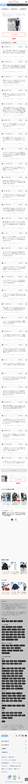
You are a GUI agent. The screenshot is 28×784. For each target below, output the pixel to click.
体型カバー (7, 683)
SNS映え (12, 688)
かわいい (15, 698)
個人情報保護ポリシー (6, 763)
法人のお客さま (5, 745)
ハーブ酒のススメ (20, 728)
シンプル (19, 698)
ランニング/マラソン (9, 637)
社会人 (20, 715)
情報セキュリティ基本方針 (7, 769)
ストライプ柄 (19, 695)
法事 (19, 634)
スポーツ (23, 634)
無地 (11, 698)
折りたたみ (15, 678)
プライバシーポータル (16, 763)
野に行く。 (23, 726)
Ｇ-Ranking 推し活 (14, 729)
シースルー (13, 693)
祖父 (8, 715)
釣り (16, 639)
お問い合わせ (4, 757)
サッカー (23, 637)
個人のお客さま (5, 741)
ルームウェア (4, 650)
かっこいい (15, 700)
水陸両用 (8, 663)
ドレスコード (4, 629)
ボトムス (11, 645)
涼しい (24, 668)
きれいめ (7, 700)
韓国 (3, 683)
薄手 (23, 678)
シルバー (23, 705)
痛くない (3, 673)
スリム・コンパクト (5, 678)
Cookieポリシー (5, 766)
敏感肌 (12, 683)
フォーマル (20, 700)
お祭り (23, 629)
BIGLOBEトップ (5, 771)
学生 (23, 715)
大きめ (21, 673)
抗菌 (12, 663)
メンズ (3, 4)
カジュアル (23, 698)
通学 (7, 634)
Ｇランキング (6, 725)
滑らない (8, 668)
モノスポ (18, 726)
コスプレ (3, 721)
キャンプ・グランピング (10, 639)
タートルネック (8, 693)
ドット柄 (23, 695)
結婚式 (15, 634)
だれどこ (12, 725)
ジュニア (3, 712)
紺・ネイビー (18, 705)
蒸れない (11, 668)
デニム (3, 693)
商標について (17, 769)
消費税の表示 (11, 757)
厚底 (19, 683)
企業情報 (4, 748)
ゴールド (3, 708)
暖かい (20, 668)
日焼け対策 (17, 673)
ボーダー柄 (10, 695)
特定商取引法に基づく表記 (15, 766)
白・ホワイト (4, 705)
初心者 (16, 712)
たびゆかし (14, 728)
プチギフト (20, 712)
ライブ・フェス (14, 629)
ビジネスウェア (16, 645)
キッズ (10, 4)
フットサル (15, 637)
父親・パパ (4, 715)
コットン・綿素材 (19, 693)
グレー (14, 705)
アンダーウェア (22, 645)
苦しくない (4, 668)
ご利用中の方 (5, 752)
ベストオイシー (12, 726)
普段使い (11, 700)
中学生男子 (11, 712)
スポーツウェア (9, 650)
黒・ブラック (9, 705)
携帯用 (11, 678)
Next (26, 497)
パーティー (9, 629)
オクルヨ (16, 725)
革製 (7, 698)
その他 (21, 650)
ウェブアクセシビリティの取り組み (9, 760)
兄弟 (12, 715)
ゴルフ (19, 637)
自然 (3, 700)
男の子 (16, 715)
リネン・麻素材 (4, 695)
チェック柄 (14, 695)
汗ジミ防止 (16, 663)
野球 (3, 639)
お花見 (19, 629)
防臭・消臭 (4, 663)
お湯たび (20, 725)
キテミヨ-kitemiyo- (5, 510)
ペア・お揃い (8, 688)
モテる (24, 683)
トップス (3, 645)
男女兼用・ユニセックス (19, 688)
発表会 (3, 634)
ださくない (7, 673)
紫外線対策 (12, 673)
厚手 (19, 678)
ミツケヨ (9, 728)
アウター (7, 645)
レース (3, 698)
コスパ (3, 688)
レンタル (15, 683)
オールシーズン (20, 621)
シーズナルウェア (16, 650)
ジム (3, 637)
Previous (2, 497)
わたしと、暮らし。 (5, 726)
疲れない (15, 668)
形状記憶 (20, 663)
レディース (17, 4)
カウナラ (4, 728)
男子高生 (7, 712)
